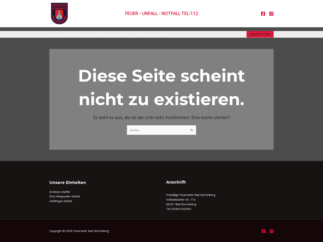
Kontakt (162, 34)
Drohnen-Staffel (59, 192)
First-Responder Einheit (64, 196)
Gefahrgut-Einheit (60, 201)
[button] (149, 34)
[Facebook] (263, 13)
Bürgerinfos (122, 34)
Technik (88, 34)
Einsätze (103, 34)
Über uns (141, 34)
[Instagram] (271, 13)
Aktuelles (71, 34)
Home (56, 34)
